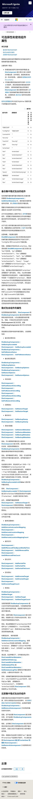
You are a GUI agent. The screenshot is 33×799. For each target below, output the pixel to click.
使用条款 (22, 794)
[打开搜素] (26, 19)
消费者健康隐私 (12, 794)
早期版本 (13, 791)
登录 (30, 19)
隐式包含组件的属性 (8, 52)
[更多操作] (30, 32)
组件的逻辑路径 (6, 101)
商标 (2, 796)
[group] (16, 147)
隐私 (2, 794)
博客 (19, 791)
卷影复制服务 (10, 32)
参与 (25, 791)
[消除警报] (30, 2)
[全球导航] (2, 19)
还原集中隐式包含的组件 (10, 55)
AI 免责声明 (4, 791)
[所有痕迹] (3, 32)
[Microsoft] (16, 20)
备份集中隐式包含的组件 (10, 50)
